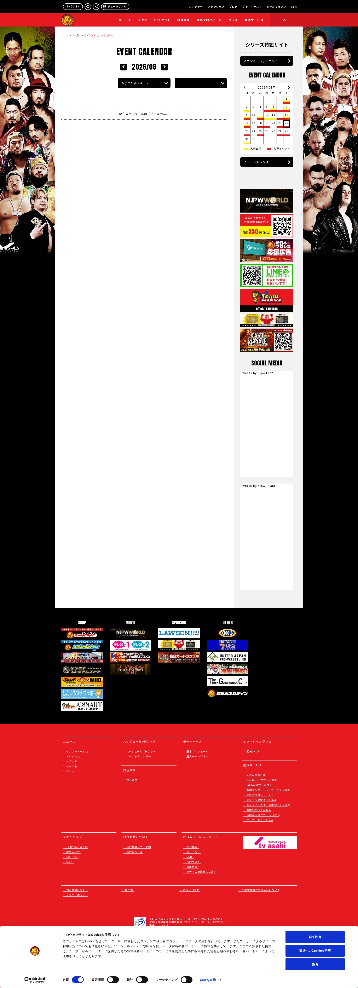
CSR (294, 6)
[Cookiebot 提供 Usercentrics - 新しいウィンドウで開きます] (35, 980)
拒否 (315, 964)
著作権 (129, 889)
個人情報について (77, 889)
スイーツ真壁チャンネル (262, 800)
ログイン (71, 856)
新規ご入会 (73, 851)
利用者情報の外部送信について (261, 889)
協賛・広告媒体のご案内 (201, 871)
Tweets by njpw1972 (256, 373)
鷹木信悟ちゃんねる (259, 809)
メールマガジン (276, 6)
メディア (71, 761)
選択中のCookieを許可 (315, 950)
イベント (71, 766)
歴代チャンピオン (197, 756)
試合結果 (183, 20)
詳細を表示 (208, 980)
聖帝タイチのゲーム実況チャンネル (268, 805)
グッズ (70, 771)
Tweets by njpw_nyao (257, 486)
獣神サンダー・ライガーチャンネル (268, 790)
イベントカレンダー (258, 162)
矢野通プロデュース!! (260, 795)
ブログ (233, 6)
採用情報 (191, 866)
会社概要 (191, 846)
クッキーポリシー (77, 894)
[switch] (113, 979)
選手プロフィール (209, 20)
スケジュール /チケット (141, 751)
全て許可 (315, 937)
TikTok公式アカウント (261, 785)
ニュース (125, 20)
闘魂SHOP (253, 751)
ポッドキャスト (252, 6)
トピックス (73, 756)
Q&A (69, 861)
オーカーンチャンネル (260, 819)
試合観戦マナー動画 (138, 846)
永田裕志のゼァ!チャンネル (263, 814)
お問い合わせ (191, 889)
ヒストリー (193, 851)
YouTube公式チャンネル (262, 780)
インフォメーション (78, 751)
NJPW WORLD (256, 775)
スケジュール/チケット (154, 20)
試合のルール (134, 851)
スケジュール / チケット (261, 61)
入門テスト (193, 861)
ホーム (75, 35)
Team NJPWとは (77, 846)
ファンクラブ (216, 6)
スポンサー (196, 6)
